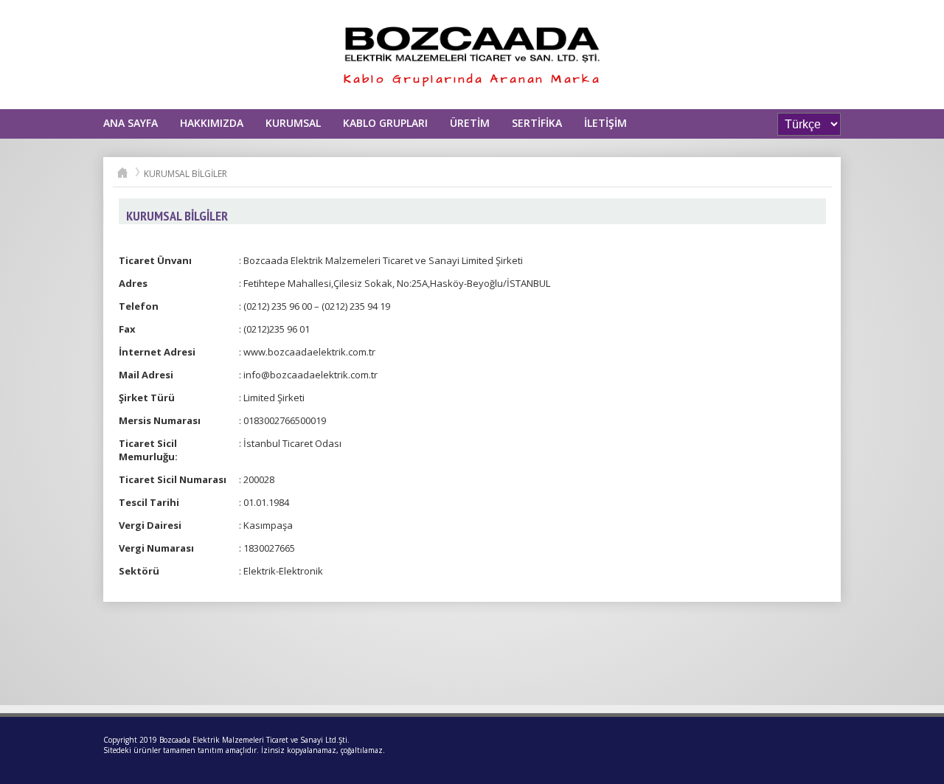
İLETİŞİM (605, 123)
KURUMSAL (293, 123)
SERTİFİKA (537, 123)
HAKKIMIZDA (211, 123)
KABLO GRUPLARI (385, 123)
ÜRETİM (470, 123)
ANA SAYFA (130, 123)
